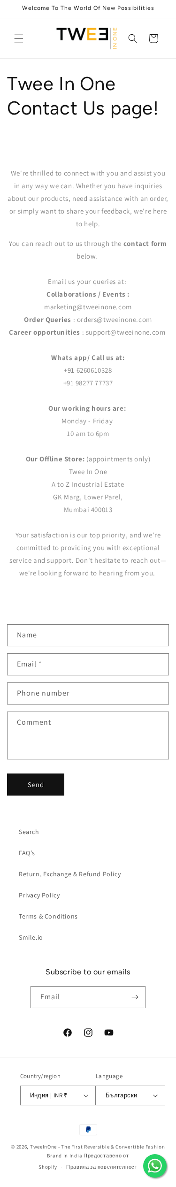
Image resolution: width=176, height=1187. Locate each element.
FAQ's (27, 853)
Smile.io (31, 937)
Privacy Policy (39, 895)
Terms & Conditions (48, 916)
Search (29, 831)
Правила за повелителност (102, 1167)
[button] (18, 38)
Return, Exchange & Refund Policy (70, 874)
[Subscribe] (134, 997)
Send (36, 784)
